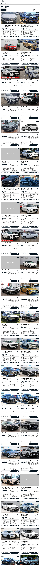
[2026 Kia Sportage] (10, 344)
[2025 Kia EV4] (10, 262)
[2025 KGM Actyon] (29, 45)
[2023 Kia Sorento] (29, 344)
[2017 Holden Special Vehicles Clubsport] (10, 181)
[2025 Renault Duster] (29, 72)
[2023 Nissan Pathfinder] (29, 398)
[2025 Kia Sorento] (29, 18)
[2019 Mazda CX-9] (10, 371)
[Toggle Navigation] (38, 3)
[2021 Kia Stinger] (29, 317)
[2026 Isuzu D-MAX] (10, 208)
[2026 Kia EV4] (29, 262)
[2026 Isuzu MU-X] (29, 235)
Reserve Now (14, 36)
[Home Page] (3, 1)
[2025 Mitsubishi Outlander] (29, 181)
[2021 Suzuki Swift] (29, 208)
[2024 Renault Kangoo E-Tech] (10, 18)
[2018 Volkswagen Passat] (10, 452)
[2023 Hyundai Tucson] (29, 371)
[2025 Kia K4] (10, 45)
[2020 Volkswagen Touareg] (10, 534)
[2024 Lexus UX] (10, 398)
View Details (5, 36)
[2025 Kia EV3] (10, 425)
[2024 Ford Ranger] (29, 507)
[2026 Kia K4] (10, 317)
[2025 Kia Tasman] (29, 99)
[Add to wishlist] (18, 26)
